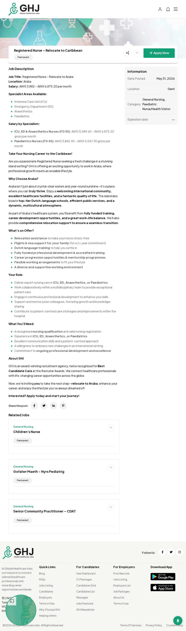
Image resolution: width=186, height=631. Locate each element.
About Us (118, 597)
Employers (45, 597)
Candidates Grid (86, 585)
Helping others (47, 615)
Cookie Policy (174, 625)
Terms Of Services (130, 625)
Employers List (122, 585)
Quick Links (47, 567)
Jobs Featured (84, 603)
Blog (42, 573)
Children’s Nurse (26, 432)
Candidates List (85, 591)
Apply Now (161, 53)
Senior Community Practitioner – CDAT (44, 511)
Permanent (23, 57)
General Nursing (23, 426)
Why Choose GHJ (49, 609)
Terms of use (121, 603)
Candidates (46, 591)
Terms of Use (46, 603)
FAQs (42, 579)
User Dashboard (85, 573)
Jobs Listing (46, 585)
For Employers (124, 567)
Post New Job (121, 573)
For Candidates (87, 567)
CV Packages (84, 579)
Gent (171, 89)
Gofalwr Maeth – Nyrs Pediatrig (38, 471)
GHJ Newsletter (85, 609)
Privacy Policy (154, 625)
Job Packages (121, 591)
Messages (82, 597)
